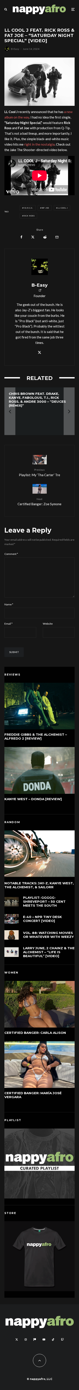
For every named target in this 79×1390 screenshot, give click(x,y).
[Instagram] (25, 1339)
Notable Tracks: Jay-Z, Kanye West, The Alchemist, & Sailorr (39, 885)
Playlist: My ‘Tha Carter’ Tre (39, 472)
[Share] (21, 237)
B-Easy (15, 49)
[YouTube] (43, 1339)
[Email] (57, 237)
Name (8, 604)
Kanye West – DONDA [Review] (33, 799)
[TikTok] (53, 1339)
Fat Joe (45, 208)
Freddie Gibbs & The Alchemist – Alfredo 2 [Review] (35, 736)
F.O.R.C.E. (28, 208)
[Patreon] (34, 1339)
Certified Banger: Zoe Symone (39, 501)
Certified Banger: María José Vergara (33, 1095)
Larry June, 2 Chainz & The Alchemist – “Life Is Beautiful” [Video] (49, 952)
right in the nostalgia (39, 144)
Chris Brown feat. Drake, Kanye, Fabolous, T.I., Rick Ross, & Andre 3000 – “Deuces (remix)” (37, 400)
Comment (11, 554)
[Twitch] (62, 1339)
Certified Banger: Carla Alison (35, 1033)
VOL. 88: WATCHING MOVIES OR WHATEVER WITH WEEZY (48, 935)
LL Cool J (62, 208)
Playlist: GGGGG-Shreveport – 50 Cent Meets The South (44, 902)
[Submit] (45, 237)
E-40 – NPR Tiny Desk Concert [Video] (42, 919)
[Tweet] (32, 237)
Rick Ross (29, 216)
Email (8, 623)
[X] (16, 1339)
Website (48, 623)
